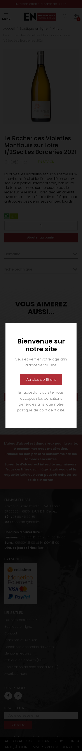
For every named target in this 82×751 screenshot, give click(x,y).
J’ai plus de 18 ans (41, 379)
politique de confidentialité (41, 410)
